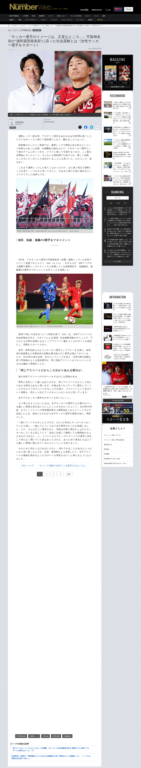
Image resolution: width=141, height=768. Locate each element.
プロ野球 (25, 16)
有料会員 (128, 9)
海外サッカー (61, 16)
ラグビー (44, 20)
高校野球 (41, 16)
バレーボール (80, 20)
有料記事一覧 (108, 444)
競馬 (103, 16)
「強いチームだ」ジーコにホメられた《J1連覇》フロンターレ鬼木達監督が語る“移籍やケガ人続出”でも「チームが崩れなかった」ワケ (50, 749)
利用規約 (106, 449)
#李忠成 (45, 736)
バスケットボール (66, 20)
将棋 (20, 20)
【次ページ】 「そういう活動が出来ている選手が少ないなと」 (54, 465)
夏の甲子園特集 (14, 16)
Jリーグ (50, 16)
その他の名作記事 (117, 400)
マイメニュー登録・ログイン (112, 435)
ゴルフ (87, 16)
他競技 (90, 20)
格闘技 (11, 20)
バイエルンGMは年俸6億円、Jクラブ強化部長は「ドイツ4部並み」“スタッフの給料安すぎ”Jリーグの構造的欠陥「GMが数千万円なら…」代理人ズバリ (119, 211)
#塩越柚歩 (67, 736)
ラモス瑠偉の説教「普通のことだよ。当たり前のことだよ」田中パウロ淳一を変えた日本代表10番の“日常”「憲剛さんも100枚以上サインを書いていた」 (119, 243)
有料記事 (100, 20)
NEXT (69, 474)
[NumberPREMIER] (118, 9)
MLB (33, 16)
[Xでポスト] (80, 128)
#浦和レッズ (34, 736)
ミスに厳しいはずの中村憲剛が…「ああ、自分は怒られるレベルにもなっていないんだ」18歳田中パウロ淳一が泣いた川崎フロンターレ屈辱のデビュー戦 (119, 253)
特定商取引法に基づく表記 (112, 458)
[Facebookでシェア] (85, 128)
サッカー (15, 25)
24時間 (118, 203)
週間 (125, 203)
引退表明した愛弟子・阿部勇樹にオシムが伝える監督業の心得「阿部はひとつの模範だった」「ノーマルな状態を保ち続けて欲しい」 (51, 757)
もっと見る (117, 261)
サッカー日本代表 (75, 16)
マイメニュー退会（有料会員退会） (114, 440)
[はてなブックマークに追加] (91, 128)
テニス (96, 16)
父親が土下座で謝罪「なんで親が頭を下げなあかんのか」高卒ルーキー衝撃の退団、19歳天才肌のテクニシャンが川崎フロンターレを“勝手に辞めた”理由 (119, 232)
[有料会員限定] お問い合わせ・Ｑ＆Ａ (115, 463)
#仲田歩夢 (56, 736)
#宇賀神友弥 (21, 736)
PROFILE (13, 127)
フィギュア (54, 20)
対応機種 (106, 454)
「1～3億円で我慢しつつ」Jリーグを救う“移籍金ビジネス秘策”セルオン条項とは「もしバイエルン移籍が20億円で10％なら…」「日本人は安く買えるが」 (119, 222)
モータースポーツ (30, 20)
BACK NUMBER (37, 30)
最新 (111, 203)
